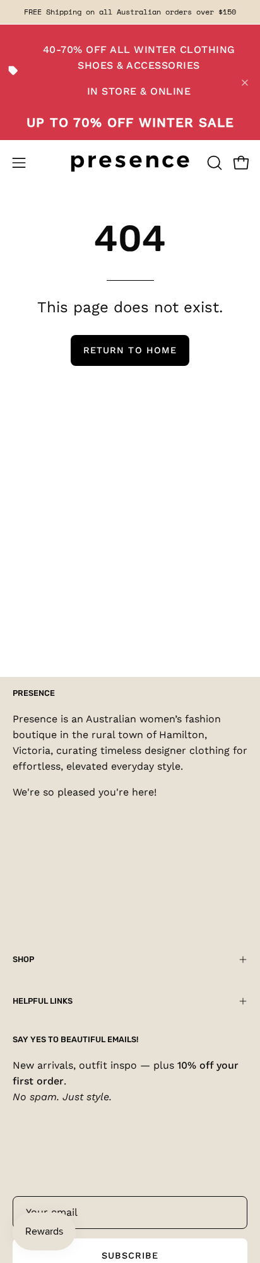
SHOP (23, 959)
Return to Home (130, 350)
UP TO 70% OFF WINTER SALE (130, 122)
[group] (130, 12)
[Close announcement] (245, 83)
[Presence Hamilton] (130, 162)
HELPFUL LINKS (43, 1001)
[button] (213, 163)
